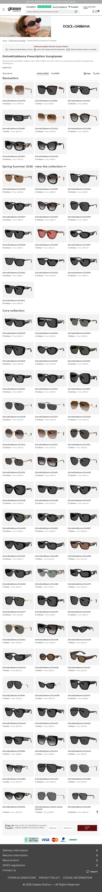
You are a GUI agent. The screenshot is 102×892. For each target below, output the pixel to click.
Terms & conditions (21, 877)
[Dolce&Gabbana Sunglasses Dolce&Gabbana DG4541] (83, 90)
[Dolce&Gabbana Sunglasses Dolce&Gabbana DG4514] (50, 378)
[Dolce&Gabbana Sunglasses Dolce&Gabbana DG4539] (83, 206)
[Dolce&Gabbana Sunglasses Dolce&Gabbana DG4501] (18, 145)
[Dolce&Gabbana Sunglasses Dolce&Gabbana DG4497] (83, 489)
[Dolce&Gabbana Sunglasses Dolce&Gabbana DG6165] (50, 90)
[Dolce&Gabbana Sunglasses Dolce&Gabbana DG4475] (50, 601)
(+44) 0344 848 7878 (89, 7)
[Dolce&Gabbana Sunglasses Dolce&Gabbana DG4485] (50, 545)
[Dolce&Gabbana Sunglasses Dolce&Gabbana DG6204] (50, 322)
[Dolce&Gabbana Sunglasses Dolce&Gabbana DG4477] (18, 601)
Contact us (9, 870)
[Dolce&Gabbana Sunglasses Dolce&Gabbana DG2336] (18, 178)
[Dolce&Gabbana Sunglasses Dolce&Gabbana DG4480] (50, 573)
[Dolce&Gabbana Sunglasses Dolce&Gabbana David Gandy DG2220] (50, 796)
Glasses (55, 73)
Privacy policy (49, 877)
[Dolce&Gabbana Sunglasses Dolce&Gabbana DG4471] (83, 684)
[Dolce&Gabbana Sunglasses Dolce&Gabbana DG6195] (18, 684)
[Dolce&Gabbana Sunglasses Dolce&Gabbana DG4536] (83, 262)
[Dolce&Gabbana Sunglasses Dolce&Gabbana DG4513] (83, 378)
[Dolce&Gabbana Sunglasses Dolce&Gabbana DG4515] (18, 378)
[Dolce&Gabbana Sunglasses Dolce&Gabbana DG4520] (18, 350)
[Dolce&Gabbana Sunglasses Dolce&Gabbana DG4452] (83, 712)
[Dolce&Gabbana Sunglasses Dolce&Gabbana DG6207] (18, 206)
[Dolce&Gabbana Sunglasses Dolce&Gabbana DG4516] (83, 350)
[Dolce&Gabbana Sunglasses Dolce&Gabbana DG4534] (50, 206)
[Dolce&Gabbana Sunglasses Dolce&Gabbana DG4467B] (50, 684)
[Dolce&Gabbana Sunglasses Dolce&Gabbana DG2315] (83, 434)
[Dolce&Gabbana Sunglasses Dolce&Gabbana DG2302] (18, 629)
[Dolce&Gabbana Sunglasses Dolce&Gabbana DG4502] (50, 517)
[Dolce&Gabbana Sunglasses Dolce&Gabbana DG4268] (83, 118)
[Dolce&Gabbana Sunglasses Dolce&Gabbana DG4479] (83, 573)
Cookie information (77, 877)
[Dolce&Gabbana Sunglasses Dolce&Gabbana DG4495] (18, 489)
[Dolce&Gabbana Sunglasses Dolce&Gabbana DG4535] (50, 178)
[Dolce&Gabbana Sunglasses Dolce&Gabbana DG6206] (18, 234)
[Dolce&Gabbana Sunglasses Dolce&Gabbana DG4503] (83, 517)
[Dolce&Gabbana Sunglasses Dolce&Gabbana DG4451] (83, 657)
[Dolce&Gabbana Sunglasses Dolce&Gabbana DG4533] (50, 234)
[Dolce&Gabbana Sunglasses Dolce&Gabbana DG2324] (18, 434)
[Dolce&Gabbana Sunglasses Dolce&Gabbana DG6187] (18, 118)
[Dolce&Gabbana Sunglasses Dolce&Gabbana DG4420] (83, 740)
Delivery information (15, 850)
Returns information (15, 855)
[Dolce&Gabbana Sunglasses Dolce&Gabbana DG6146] (18, 796)
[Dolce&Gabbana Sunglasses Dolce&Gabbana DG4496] (50, 489)
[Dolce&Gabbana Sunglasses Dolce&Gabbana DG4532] (50, 262)
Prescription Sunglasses (17, 40)
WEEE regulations (13, 865)
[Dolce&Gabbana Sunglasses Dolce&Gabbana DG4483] (83, 545)
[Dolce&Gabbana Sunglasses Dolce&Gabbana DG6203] (18, 322)
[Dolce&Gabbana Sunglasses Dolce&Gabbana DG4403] (50, 768)
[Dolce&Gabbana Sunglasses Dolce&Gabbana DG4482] (18, 573)
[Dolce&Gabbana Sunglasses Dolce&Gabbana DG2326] (83, 406)
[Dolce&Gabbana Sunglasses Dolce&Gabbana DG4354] (83, 796)
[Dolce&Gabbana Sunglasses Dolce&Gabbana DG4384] (18, 768)
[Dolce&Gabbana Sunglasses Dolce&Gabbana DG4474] (83, 601)
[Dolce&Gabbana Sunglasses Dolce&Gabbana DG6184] (18, 740)
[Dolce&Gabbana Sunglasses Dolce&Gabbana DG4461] (18, 545)
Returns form (10, 860)
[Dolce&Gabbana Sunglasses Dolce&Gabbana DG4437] (50, 712)
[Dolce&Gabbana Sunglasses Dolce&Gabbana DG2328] (18, 406)
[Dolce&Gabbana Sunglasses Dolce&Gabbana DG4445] (18, 657)
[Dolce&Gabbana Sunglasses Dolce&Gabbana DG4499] (18, 517)
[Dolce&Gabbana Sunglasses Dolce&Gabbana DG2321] (50, 434)
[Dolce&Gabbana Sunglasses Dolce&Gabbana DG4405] (50, 145)
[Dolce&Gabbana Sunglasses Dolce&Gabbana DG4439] (83, 629)
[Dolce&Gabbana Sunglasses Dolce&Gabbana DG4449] (18, 712)
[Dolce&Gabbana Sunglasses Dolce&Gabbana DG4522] (83, 322)
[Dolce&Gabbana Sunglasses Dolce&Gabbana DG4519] (50, 350)
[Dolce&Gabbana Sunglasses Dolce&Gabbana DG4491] (50, 461)
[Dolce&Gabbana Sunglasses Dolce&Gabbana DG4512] (18, 290)
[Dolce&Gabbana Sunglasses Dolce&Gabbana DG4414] (50, 740)
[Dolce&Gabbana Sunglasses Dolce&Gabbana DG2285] (83, 768)
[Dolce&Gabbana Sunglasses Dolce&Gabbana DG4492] (83, 461)
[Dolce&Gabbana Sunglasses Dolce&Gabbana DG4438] (50, 629)
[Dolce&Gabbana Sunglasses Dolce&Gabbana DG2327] (50, 406)
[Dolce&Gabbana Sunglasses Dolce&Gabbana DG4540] (83, 178)
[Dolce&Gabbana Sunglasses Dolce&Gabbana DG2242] (50, 118)
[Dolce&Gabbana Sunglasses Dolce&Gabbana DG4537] (83, 234)
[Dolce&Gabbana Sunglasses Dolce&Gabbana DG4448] (50, 657)
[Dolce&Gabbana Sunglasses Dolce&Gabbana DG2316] (18, 461)
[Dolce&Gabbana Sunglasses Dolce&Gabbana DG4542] (18, 262)
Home (4, 40)
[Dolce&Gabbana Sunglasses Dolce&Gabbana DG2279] (18, 90)
